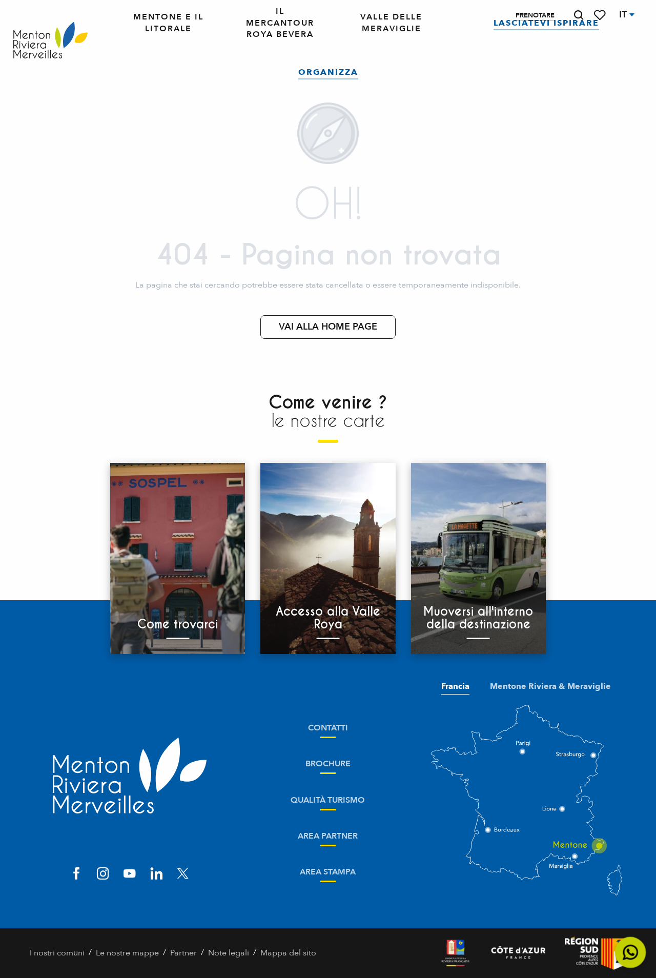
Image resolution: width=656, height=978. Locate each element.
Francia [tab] (455, 686)
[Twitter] (183, 874)
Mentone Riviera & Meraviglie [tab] (550, 686)
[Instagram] (103, 874)
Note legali (228, 953)
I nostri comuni (57, 953)
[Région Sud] (595, 953)
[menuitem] (50, 41)
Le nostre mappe (127, 953)
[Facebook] (76, 874)
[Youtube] (129, 874)
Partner (183, 953)
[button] (578, 15)
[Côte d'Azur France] (518, 953)
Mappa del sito (288, 953)
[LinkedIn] (156, 874)
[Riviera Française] (455, 953)
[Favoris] (600, 15)
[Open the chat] (630, 952)
